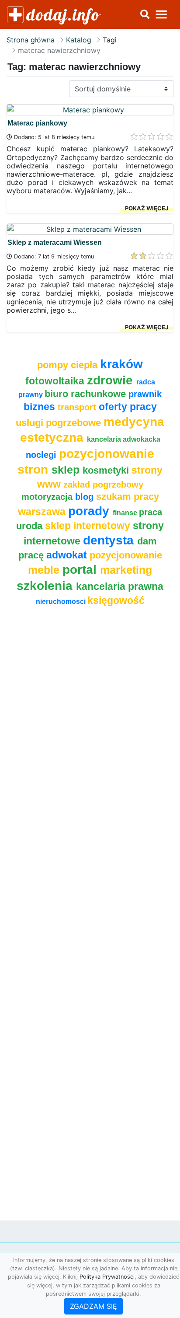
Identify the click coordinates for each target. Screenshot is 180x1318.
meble (45, 570)
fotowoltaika (56, 381)
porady (90, 511)
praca (150, 512)
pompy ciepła (68, 364)
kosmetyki (107, 470)
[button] (144, 14)
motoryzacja (48, 497)
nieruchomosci (61, 601)
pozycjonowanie (126, 555)
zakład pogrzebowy (103, 484)
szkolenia (46, 586)
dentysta (110, 540)
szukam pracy (127, 496)
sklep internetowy (89, 525)
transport (78, 407)
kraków (121, 364)
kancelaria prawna (119, 586)
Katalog (78, 39)
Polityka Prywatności (107, 1276)
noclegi (42, 455)
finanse (126, 512)
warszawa (43, 511)
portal (81, 569)
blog (85, 497)
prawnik (145, 394)
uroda (30, 525)
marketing (126, 570)
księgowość (116, 600)
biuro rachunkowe (86, 393)
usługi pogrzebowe (60, 422)
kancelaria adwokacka (123, 439)
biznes (41, 406)
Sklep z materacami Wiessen (54, 242)
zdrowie (111, 380)
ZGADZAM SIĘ (93, 1306)
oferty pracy (128, 406)
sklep (67, 470)
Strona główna (31, 39)
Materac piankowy (37, 123)
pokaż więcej (146, 208)
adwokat (68, 555)
